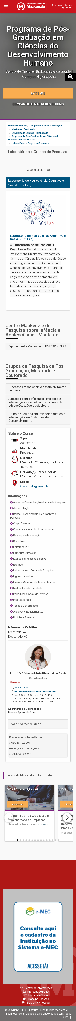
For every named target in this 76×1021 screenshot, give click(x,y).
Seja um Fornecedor (38, 1002)
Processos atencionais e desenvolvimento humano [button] (37, 388)
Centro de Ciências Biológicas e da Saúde (38, 71)
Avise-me (38, 93)
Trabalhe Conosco (38, 999)
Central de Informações (38, 988)
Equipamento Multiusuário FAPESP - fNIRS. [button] (37, 346)
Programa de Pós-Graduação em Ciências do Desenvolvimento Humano (38, 45)
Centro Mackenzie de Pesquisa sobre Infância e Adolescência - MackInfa (33, 330)
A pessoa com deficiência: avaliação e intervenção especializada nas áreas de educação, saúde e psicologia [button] (35, 402)
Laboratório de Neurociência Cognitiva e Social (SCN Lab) (36, 183)
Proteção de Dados (38, 991)
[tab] (38, 346)
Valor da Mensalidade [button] (26, 724)
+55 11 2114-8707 (21, 688)
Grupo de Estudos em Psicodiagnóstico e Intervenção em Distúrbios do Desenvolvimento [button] (36, 417)
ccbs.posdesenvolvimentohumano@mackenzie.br (35, 691)
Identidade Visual (38, 995)
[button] (17, 840)
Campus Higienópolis (34, 486)
